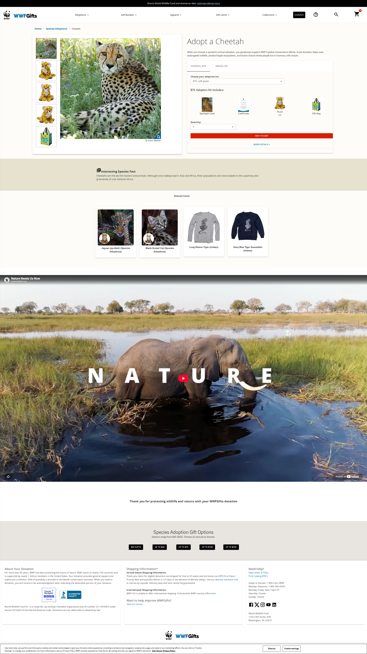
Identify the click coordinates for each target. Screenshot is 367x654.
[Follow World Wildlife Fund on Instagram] (263, 606)
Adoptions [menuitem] (82, 15)
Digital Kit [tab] (222, 66)
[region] (107, 94)
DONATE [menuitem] (299, 15)
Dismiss (271, 649)
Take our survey (134, 604)
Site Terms (157, 651)
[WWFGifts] (26, 14)
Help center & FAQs (258, 572)
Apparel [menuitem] (175, 15)
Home (38, 28)
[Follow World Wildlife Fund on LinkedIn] (274, 606)
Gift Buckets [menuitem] (128, 15)
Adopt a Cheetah (215, 41)
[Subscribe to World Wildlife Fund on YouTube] (269, 606)
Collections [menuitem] (270, 15)
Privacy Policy (169, 651)
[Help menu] (316, 14)
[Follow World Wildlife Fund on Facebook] (251, 606)
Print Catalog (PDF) (258, 576)
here (213, 593)
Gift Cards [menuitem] (222, 15)
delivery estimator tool (226, 579)
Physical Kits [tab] (198, 66)
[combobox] (237, 81)
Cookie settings (291, 649)
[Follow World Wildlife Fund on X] (257, 606)
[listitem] (46, 48)
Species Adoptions (56, 28)
